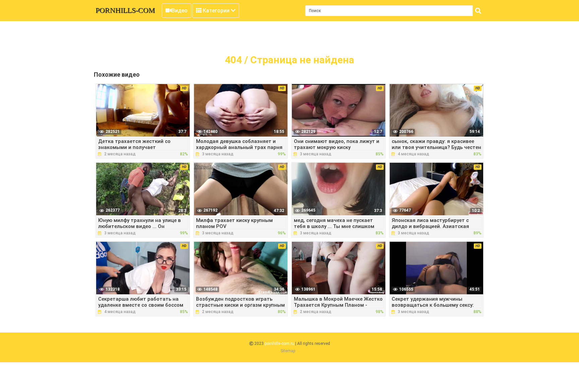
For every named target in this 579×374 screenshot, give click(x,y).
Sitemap (287, 351)
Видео (180, 10)
